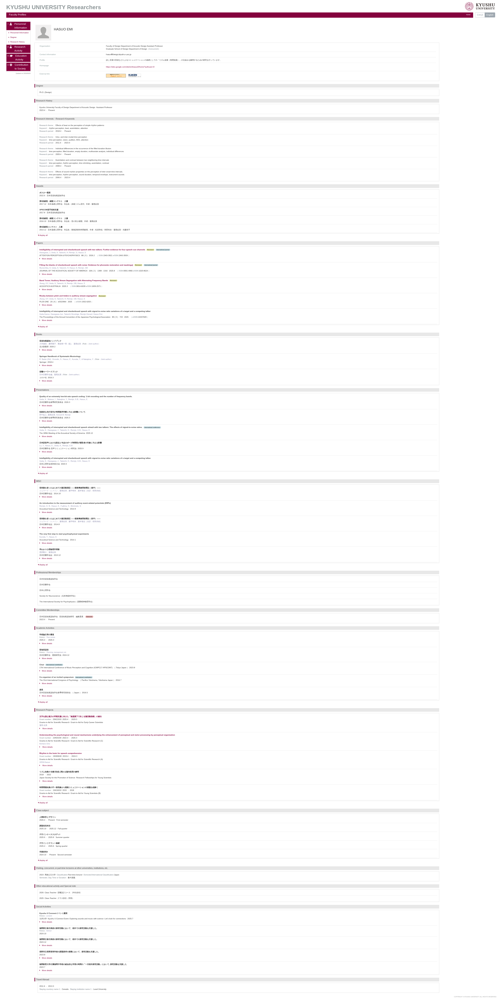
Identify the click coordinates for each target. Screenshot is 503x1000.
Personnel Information (19, 33)
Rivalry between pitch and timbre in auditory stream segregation (68, 296)
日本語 (480, 15)
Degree (13, 37)
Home (468, 15)
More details (47, 259)
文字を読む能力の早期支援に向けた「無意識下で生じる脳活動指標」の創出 (70, 716)
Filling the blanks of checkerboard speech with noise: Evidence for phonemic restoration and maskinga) (86, 265)
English (489, 15)
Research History (17, 42)
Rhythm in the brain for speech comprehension (60, 753)
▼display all (43, 235)
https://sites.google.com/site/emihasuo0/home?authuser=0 (130, 67)
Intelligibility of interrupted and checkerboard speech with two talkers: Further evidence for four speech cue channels (92, 250)
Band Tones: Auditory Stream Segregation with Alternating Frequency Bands (73, 280)
